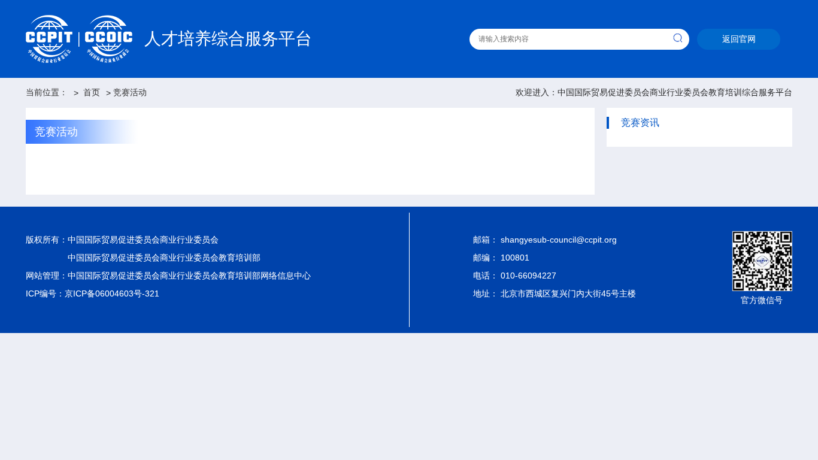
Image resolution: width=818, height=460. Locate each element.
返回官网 (739, 39)
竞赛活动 (130, 92)
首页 (91, 92)
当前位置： (47, 92)
